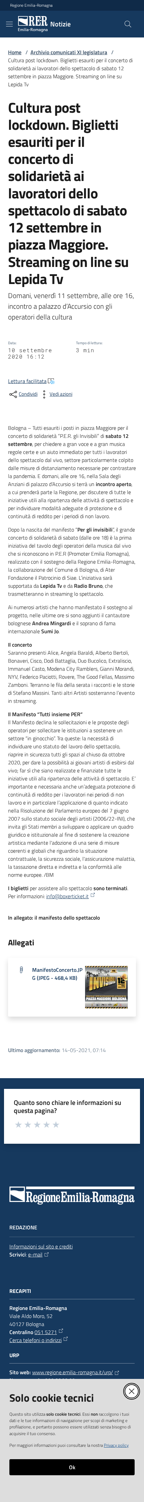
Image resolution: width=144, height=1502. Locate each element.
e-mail (35, 1254)
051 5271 (45, 1332)
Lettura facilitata (27, 381)
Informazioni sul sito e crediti (41, 1246)
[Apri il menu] (9, 24)
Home (14, 52)
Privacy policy (116, 1445)
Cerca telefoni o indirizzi (35, 1340)
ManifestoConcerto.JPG (57, 973)
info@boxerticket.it (67, 896)
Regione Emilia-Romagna (31, 5)
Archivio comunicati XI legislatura (68, 52)
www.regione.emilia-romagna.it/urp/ (72, 1372)
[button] (128, 24)
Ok (72, 1467)
